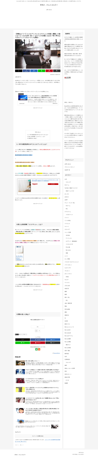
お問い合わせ (68, 164)
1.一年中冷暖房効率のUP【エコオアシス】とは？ (38, 134)
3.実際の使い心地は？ (32, 138)
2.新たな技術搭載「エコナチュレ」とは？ (36, 136)
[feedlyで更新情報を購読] (36, 349)
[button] (56, 71)
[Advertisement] (49, 21)
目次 (36, 132)
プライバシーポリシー (70, 167)
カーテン (21, 334)
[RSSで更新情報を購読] (39, 349)
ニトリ (17, 334)
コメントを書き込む (38, 436)
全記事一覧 (67, 170)
